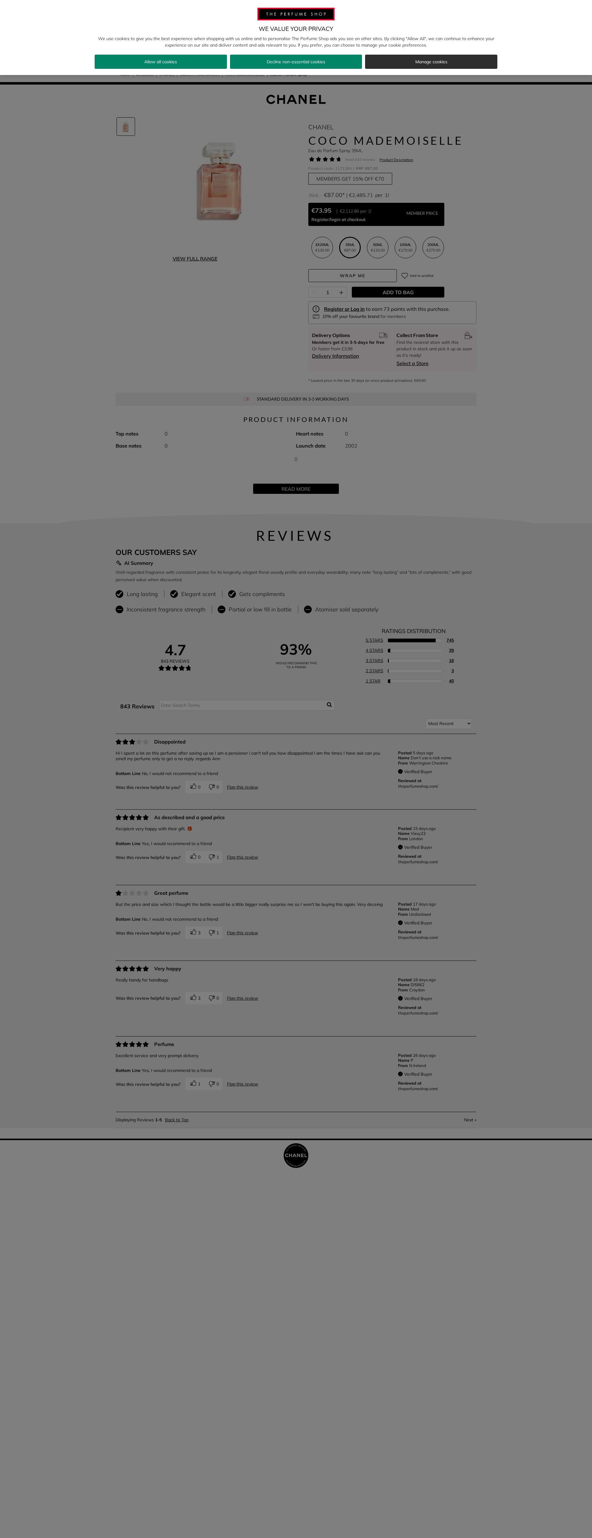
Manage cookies (431, 62)
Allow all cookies (160, 62)
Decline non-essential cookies (296, 62)
